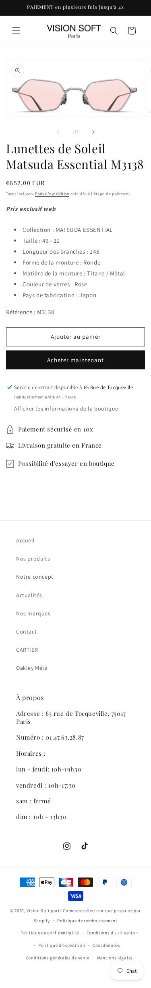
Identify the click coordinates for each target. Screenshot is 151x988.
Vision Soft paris (44, 910)
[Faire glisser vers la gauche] (58, 132)
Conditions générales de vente (57, 958)
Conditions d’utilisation (112, 933)
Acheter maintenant (75, 360)
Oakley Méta (32, 667)
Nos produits (33, 558)
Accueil (25, 540)
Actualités (29, 595)
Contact (26, 631)
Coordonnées (106, 945)
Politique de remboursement (87, 920)
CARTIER (27, 649)
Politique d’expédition (61, 945)
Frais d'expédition (52, 193)
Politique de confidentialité (50, 933)
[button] (16, 31)
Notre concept (35, 576)
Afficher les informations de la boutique (66, 408)
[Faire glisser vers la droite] (93, 132)
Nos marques (33, 613)
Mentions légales (115, 958)
